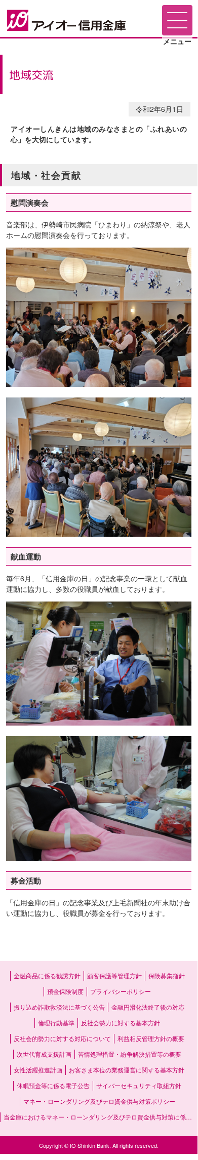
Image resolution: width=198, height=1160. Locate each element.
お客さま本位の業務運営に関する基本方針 (126, 1069)
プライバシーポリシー (120, 991)
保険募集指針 (166, 975)
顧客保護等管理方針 (114, 975)
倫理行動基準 (56, 1022)
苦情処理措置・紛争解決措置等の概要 (129, 1054)
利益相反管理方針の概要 (150, 1038)
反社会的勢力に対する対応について (62, 1038)
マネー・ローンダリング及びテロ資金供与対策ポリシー (99, 1101)
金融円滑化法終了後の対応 (147, 1007)
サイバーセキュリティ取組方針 (138, 1085)
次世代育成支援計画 (44, 1054)
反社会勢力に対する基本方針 (120, 1022)
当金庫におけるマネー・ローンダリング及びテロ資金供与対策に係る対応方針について (100, 1116)
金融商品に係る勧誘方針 (47, 975)
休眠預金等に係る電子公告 (53, 1085)
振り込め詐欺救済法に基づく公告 (59, 1007)
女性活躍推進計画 (38, 1069)
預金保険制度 (65, 991)
